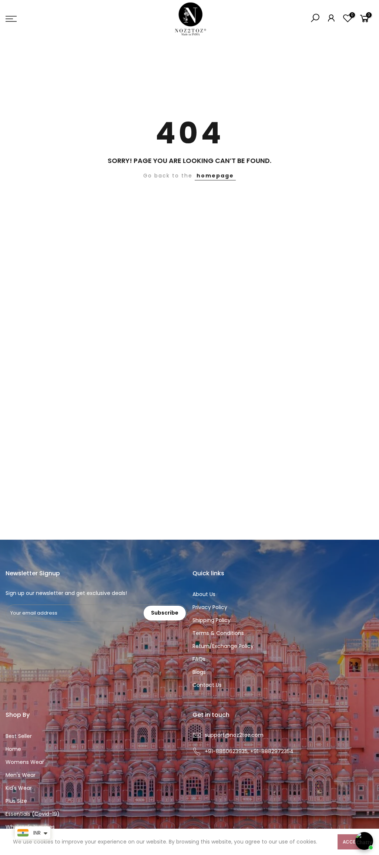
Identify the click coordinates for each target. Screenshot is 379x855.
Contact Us (207, 685)
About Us (203, 594)
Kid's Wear (19, 788)
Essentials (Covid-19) (33, 814)
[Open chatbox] (364, 841)
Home (13, 749)
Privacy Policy (209, 607)
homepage (215, 175)
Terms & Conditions (218, 633)
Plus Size (16, 801)
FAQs (198, 659)
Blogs (199, 672)
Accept (352, 842)
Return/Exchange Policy (223, 646)
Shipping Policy (211, 620)
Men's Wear (21, 775)
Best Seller (19, 736)
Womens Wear (25, 762)
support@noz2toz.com (234, 735)
